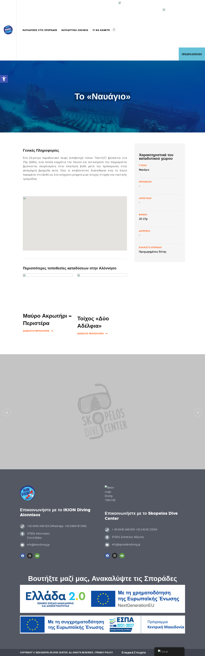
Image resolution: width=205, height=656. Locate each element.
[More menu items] (114, 30)
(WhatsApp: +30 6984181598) (68, 526)
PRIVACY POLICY (104, 652)
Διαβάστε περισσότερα (36, 331)
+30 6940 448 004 (38, 526)
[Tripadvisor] (37, 555)
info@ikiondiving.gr (38, 544)
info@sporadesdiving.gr (126, 544)
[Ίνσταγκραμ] (30, 555)
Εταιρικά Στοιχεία (134, 652)
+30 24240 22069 (146, 529)
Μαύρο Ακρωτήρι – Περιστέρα (47, 319)
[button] (4, 79)
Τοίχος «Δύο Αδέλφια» (93, 322)
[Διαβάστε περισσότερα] (48, 291)
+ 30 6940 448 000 (123, 529)
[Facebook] (22, 555)
